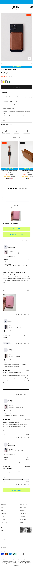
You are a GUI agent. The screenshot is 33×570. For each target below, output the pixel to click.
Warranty (16, 132)
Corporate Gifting (23, 513)
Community (22, 510)
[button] (7, 73)
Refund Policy (4, 536)
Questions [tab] (14, 224)
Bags (2, 507)
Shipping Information (6, 124)
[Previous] (1, 63)
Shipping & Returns (6, 132)
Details (3, 120)
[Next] (31, 63)
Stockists (21, 522)
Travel (2, 510)
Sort (19, 240)
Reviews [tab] (6, 224)
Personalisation (23, 507)
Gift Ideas (3, 516)
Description (4, 92)
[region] (16, 216)
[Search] (5, 7)
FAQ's (2, 530)
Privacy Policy (22, 516)
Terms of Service (4, 522)
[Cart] (31, 8)
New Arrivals (3, 504)
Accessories (3, 513)
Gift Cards (3, 519)
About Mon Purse (23, 504)
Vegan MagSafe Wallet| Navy (15, 327)
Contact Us (3, 542)
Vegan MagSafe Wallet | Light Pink (16, 253)
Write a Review (20, 235)
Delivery (2, 533)
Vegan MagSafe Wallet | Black (15, 356)
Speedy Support (27, 132)
